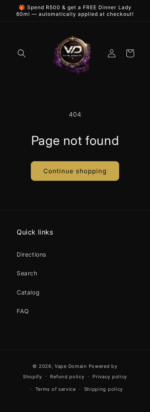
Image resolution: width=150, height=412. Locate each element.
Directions (31, 254)
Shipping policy (103, 389)
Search (27, 273)
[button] (21, 53)
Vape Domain (71, 366)
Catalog (28, 292)
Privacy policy (109, 377)
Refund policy (67, 377)
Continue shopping (75, 171)
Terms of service (55, 389)
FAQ (23, 311)
